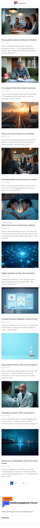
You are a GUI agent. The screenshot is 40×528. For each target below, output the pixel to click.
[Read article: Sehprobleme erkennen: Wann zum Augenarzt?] (20, 394)
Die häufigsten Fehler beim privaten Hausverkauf (19, 88)
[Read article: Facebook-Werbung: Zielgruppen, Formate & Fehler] (20, 300)
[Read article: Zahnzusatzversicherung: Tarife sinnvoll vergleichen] (20, 346)
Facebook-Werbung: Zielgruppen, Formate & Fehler (20, 319)
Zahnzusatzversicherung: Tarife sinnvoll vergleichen (20, 365)
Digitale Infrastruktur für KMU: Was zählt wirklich (18, 273)
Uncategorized (7, 222)
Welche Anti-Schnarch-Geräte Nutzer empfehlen (18, 225)
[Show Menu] (2, 3)
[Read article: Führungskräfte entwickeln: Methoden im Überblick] (20, 21)
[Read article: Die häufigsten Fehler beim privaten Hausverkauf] (20, 69)
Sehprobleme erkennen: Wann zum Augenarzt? (18, 413)
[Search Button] (37, 3)
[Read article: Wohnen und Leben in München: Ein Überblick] (20, 115)
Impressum (5, 518)
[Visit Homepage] (20, 3)
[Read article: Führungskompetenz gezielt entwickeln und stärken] (20, 161)
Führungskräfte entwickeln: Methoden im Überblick (19, 40)
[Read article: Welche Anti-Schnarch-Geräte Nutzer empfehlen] (20, 206)
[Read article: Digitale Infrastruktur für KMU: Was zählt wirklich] (20, 255)
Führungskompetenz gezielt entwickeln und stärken (19, 179)
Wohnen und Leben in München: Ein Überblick (18, 134)
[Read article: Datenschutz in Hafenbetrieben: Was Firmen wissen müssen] (20, 442)
